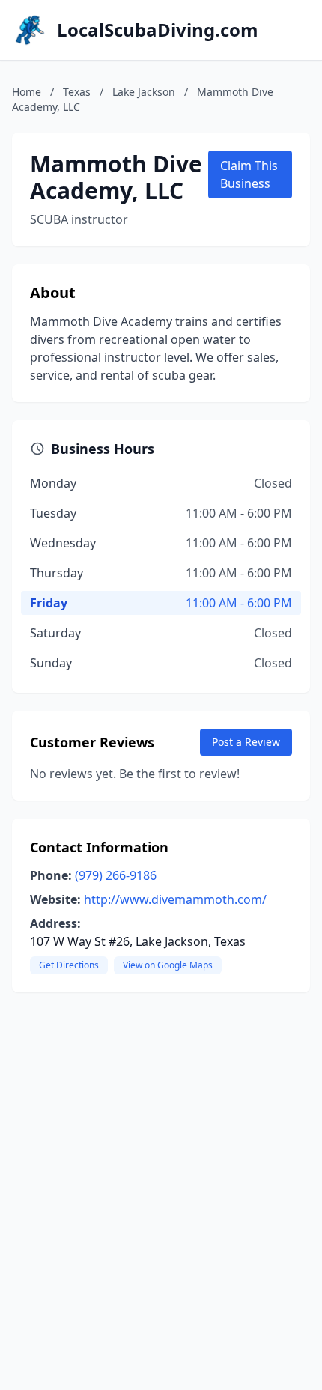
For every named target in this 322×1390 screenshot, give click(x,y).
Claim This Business (249, 174)
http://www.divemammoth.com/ (175, 899)
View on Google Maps (168, 965)
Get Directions (69, 965)
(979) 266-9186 (116, 875)
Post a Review (246, 742)
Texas (77, 92)
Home (26, 92)
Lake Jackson (143, 92)
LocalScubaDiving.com (157, 30)
